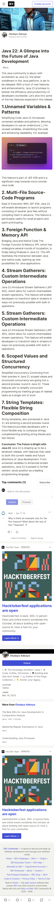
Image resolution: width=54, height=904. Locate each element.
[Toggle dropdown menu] (49, 512)
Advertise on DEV (14, 866)
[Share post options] (49, 900)
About (29, 870)
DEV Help (37, 862)
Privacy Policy (28, 878)
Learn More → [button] (11, 638)
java (5, 67)
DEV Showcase (17, 870)
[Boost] (41, 900)
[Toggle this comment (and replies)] (4, 518)
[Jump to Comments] (19, 900)
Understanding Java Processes (18, 740)
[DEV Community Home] (11, 4)
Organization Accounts (35, 866)
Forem (15, 882)
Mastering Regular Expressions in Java (22, 728)
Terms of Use (44, 878)
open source (30, 882)
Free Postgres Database (18, 874)
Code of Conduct (18, 538)
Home (8, 858)
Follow (27, 663)
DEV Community (11, 848)
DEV (15, 885)
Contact (38, 870)
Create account (42, 4)
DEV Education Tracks (21, 862)
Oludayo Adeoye (18, 34)
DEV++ (34, 858)
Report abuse (37, 538)
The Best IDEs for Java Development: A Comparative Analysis (23, 715)
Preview (26, 502)
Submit (12, 502)
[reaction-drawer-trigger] (7, 900)
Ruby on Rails (27, 888)
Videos (43, 858)
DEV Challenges (21, 858)
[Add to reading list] (31, 900)
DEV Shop (35, 874)
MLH (45, 874)
